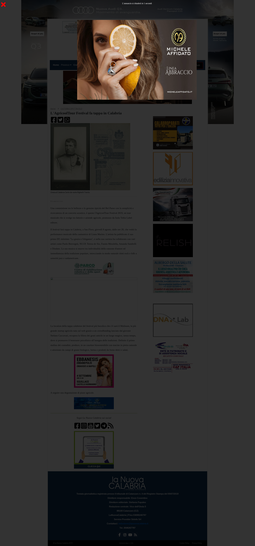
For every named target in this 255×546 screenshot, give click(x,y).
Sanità (97, 65)
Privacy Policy (197, 543)
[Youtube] (130, 535)
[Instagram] (125, 535)
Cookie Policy (184, 543)
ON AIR (195, 65)
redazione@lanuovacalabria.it (133, 523)
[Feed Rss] (135, 535)
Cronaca (77, 65)
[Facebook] (119, 535)
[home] (123, 34)
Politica (88, 65)
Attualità (106, 65)
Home (56, 65)
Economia (118, 65)
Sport (128, 65)
